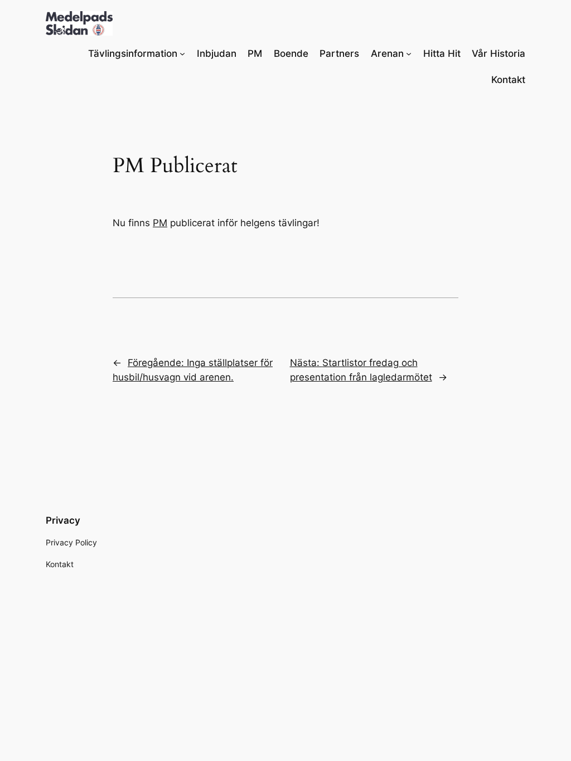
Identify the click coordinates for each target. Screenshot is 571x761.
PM (160, 222)
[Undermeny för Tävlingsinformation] (182, 53)
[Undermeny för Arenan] (409, 53)
